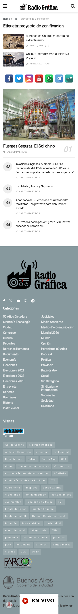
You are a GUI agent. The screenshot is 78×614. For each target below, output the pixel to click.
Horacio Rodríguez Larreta (49, 516)
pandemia (11, 537)
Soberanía (48, 395)
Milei (55, 530)
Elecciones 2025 (13, 381)
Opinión (46, 343)
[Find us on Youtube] (18, 301)
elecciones (12, 494)
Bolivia (32, 459)
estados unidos (61, 494)
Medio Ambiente (52, 322)
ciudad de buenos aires (33, 466)
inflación (11, 523)
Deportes (9, 343)
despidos (31, 487)
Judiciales (47, 316)
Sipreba (10, 551)
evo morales (13, 502)
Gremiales (9, 397)
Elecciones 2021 (13, 370)
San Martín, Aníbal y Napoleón (34, 186)
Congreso (9, 332)
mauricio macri (15, 530)
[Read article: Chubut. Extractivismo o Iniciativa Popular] (13, 59)
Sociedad (47, 400)
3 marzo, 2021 (35, 64)
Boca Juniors (13, 459)
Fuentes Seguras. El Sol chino (29, 146)
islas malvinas (31, 523)
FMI (60, 502)
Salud (45, 375)
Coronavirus (62, 466)
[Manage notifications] (9, 605)
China (8, 466)
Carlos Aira (49, 459)
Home (6, 18)
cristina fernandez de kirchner (25, 480)
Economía (9, 359)
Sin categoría (50, 381)
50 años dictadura (15, 316)
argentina (42, 452)
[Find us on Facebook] (4, 301)
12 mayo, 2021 (35, 46)
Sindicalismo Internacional (49, 388)
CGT (63, 459)
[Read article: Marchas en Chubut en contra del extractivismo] (13, 41)
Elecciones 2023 (13, 375)
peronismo (23, 544)
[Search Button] (73, 6)
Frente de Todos (15, 509)
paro (8, 544)
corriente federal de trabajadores (27, 473)
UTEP (35, 551)
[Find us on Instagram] (25, 301)
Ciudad (7, 327)
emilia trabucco (35, 494)
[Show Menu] (5, 6)
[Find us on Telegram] (33, 301)
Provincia (47, 365)
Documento (11, 354)
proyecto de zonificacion (35, 18)
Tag (15, 18)
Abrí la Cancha (14, 445)
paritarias (59, 537)
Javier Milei (53, 523)
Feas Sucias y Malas (40, 502)
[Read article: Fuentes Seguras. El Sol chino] (39, 114)
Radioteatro (49, 370)
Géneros (8, 392)
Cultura (8, 338)
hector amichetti (16, 516)
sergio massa (62, 544)
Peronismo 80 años (54, 349)
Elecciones (10, 365)
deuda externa (52, 487)
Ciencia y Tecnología (16, 322)
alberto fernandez (41, 445)
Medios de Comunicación (57, 327)
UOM (24, 551)
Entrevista (9, 386)
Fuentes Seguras (43, 509)
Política (46, 359)
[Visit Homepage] (39, 6)
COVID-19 (60, 473)
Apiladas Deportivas (18, 452)
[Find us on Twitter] (10, 301)
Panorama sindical (36, 537)
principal (42, 544)
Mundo (45, 338)
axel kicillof (61, 452)
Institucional (11, 408)
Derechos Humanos (16, 349)
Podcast (46, 354)
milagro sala (39, 530)
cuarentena (12, 487)
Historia (8, 402)
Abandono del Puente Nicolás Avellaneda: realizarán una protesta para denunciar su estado (42, 204)
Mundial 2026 (50, 332)
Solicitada (47, 406)
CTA (53, 480)
